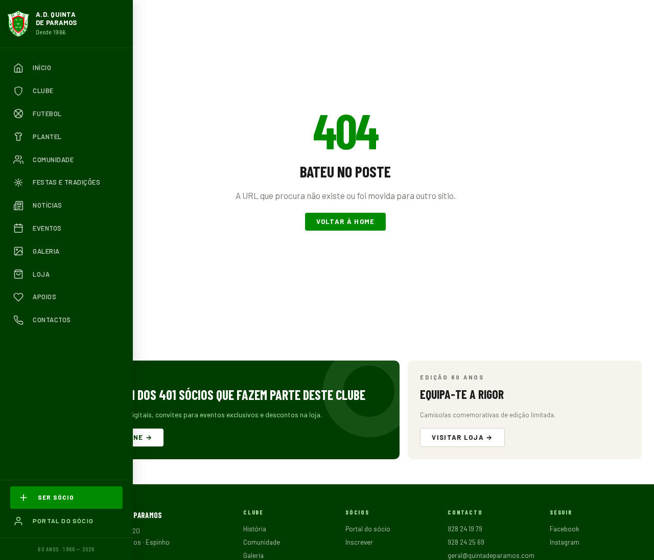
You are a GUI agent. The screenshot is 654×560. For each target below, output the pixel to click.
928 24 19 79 (465, 529)
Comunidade (261, 542)
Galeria (253, 555)
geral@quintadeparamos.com (491, 555)
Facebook (564, 529)
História (254, 529)
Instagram (564, 542)
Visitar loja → (462, 437)
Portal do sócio (367, 529)
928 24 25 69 (466, 542)
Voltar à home (345, 221)
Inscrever (359, 542)
